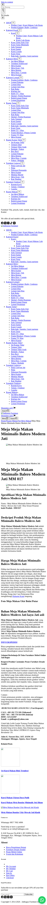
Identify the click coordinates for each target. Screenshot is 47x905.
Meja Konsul (16, 280)
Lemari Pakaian (17, 286)
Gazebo (14, 390)
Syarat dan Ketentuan (14, 854)
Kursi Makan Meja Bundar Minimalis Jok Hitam (22, 802)
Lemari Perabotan (18, 304)
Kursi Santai (16, 255)
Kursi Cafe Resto (23, 246)
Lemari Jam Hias (17, 291)
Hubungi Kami (18, 596)
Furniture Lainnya (13, 365)
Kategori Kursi (12, 237)
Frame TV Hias (17, 338)
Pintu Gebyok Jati (18, 367)
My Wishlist (11, 869)
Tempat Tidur (16, 347)
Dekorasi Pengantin (19, 372)
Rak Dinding (16, 381)
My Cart (9, 871)
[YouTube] (11, 897)
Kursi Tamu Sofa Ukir (20, 248)
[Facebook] (2, 897)
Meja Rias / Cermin (18, 277)
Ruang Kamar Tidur (14, 343)
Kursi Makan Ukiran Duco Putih (15, 798)
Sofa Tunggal (16, 253)
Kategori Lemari (12, 282)
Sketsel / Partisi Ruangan (21, 300)
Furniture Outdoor (13, 383)
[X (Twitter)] (5, 897)
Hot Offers (10, 875)
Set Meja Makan (17, 266)
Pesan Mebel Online (14, 852)
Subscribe (28, 894)
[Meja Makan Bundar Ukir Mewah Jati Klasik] (20, 807)
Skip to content (7, 2)
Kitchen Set (15, 295)
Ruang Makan (11, 392)
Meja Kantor (16, 271)
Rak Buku (15, 293)
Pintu (13, 370)
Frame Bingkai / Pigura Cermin (23, 336)
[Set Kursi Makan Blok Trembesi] (10, 766)
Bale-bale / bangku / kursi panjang (24, 262)
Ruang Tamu (11, 307)
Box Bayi (15, 354)
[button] (42, 900)
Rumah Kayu (16, 386)
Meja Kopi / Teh (17, 273)
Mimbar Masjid (17, 376)
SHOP (8, 230)
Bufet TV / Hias (17, 298)
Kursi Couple (16, 257)
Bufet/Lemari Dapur (19, 302)
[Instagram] (8, 897)
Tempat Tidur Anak (18, 349)
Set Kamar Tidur (17, 345)
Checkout (10, 878)
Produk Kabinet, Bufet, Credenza (24, 235)
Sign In (9, 873)
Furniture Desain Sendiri (15, 850)
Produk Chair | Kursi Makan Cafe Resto (27, 232)
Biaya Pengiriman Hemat (16, 847)
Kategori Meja (11, 264)
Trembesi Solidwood (19, 268)
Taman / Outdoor (18, 388)
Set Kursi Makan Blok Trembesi (14, 771)
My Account (11, 866)
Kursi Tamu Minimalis (20, 250)
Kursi (13, 239)
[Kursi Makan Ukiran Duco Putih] (10, 793)
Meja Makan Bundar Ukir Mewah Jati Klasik (20, 812)
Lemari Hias (16, 289)
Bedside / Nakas (17, 352)
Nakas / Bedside (17, 363)
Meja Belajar (16, 275)
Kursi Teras (15, 259)
